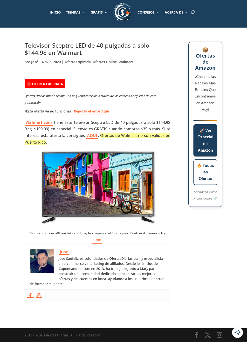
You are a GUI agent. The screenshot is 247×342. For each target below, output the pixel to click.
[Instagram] (39, 295)
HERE (97, 240)
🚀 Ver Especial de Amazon (205, 140)
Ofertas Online (105, 61)
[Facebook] (30, 295)
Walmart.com (39, 122)
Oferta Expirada (78, 61)
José (34, 61)
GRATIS (97, 12)
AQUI (92, 135)
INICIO (55, 12)
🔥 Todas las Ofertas (205, 172)
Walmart (126, 61)
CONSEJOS (146, 12)
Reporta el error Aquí (91, 111)
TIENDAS (73, 12)
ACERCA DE (174, 12)
